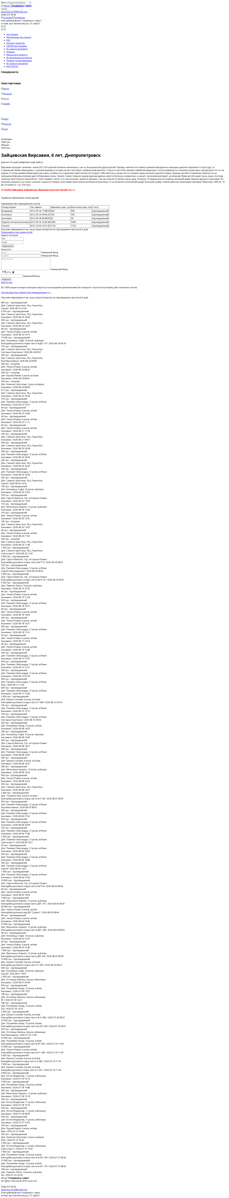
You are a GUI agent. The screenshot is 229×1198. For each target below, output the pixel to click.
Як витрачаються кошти (19, 57)
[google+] (7, 17)
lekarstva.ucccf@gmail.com (14, 11)
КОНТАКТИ (12, 66)
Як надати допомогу (17, 48)
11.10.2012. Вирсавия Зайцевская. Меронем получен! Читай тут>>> (38, 189)
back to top (6, 282)
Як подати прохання (17, 63)
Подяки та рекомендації (19, 60)
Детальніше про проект (19, 37)
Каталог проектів (15, 43)
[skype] (19, 17)
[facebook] (1, 200)
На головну (12, 34)
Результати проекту (17, 54)
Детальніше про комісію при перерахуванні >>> (26, 292)
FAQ (8, 40)
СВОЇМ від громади (16, 46)
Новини (10, 51)
